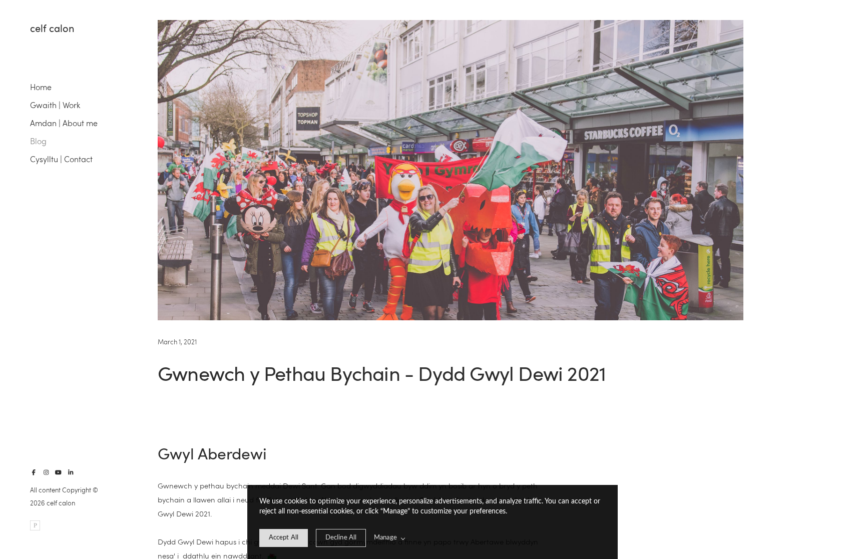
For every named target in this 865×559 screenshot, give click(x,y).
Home (41, 87)
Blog (38, 141)
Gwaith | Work (55, 105)
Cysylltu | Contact (61, 159)
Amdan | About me (64, 123)
